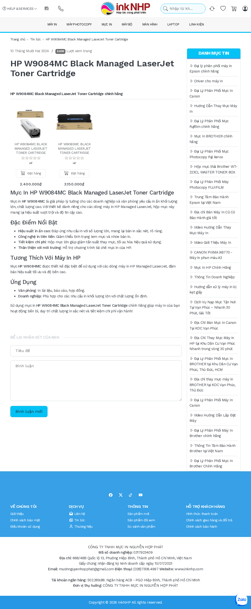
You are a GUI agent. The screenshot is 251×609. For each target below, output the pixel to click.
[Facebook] (111, 495)
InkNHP (124, 602)
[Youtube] (141, 495)
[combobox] (183, 9)
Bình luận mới (28, 411)
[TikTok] (131, 495)
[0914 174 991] (61, 9)
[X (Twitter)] (121, 495)
